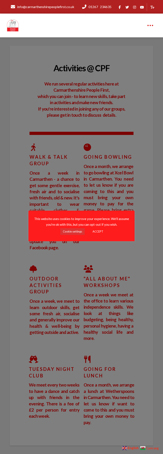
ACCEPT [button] (98, 231)
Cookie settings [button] (72, 231)
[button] (152, 7)
